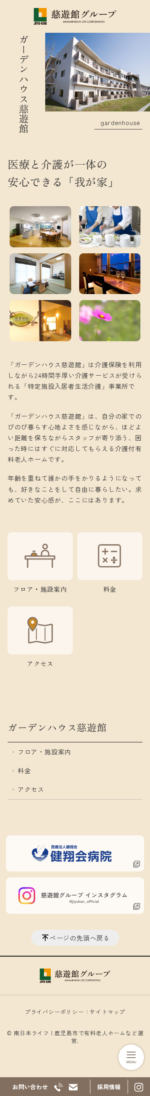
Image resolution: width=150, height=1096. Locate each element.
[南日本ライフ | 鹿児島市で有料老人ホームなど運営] (75, 16)
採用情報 (109, 1086)
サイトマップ (107, 1012)
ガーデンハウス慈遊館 (57, 727)
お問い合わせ (30, 1086)
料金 (110, 589)
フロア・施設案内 (40, 589)
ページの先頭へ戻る (80, 938)
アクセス (40, 663)
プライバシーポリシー (54, 1012)
